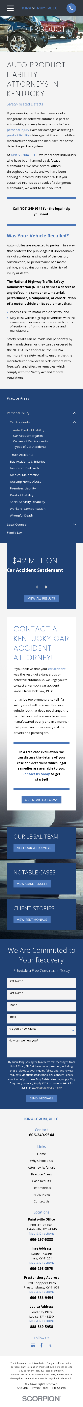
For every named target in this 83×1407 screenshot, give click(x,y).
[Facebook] (41, 1345)
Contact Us (42, 1201)
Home (41, 1154)
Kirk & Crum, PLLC (24, 155)
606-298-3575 (41, 1268)
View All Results (41, 598)
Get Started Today (41, 800)
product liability (18, 135)
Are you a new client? (22, 1028)
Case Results (41, 1181)
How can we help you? (23, 1040)
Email (12, 1017)
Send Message (41, 1098)
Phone (13, 1005)
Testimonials (41, 1188)
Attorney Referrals (41, 1167)
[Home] (40, 8)
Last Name (16, 993)
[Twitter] (50, 1345)
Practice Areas (41, 1174)
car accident (56, 669)
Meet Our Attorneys (34, 848)
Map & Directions (41, 1233)
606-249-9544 (41, 1134)
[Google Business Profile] (33, 1345)
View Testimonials (32, 920)
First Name (16, 981)
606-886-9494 (41, 1297)
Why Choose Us (41, 1161)
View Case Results (32, 884)
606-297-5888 (41, 1239)
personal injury (18, 130)
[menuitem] (39, 413)
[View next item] (46, 587)
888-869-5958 (41, 1326)
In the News (42, 1194)
